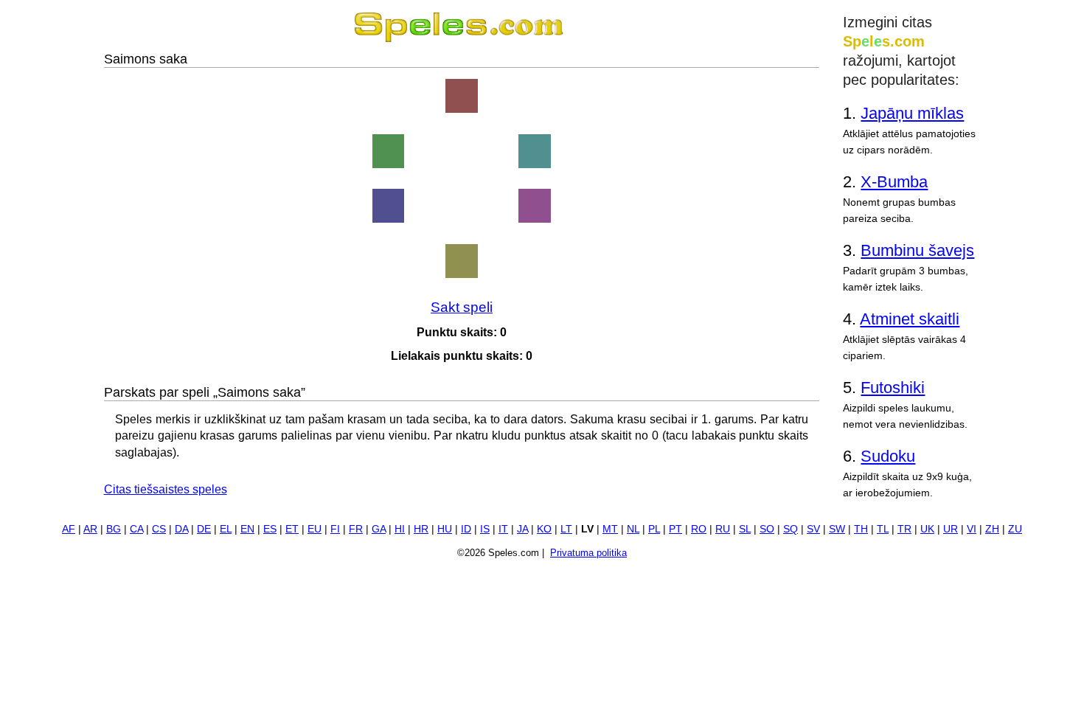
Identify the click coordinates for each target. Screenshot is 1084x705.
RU (722, 529)
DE (204, 529)
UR (950, 529)
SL (745, 529)
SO (767, 529)
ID (466, 529)
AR (90, 529)
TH (861, 529)
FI (335, 529)
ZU (1015, 529)
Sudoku (888, 456)
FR (356, 529)
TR (904, 529)
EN (247, 529)
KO (544, 529)
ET (292, 529)
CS (159, 529)
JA (522, 529)
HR (421, 529)
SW (837, 529)
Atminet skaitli (909, 319)
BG (113, 529)
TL (883, 529)
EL (226, 529)
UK (927, 529)
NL (633, 529)
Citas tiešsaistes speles (165, 489)
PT (675, 529)
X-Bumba (894, 182)
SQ (790, 529)
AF (68, 529)
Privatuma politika (588, 552)
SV (813, 529)
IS (485, 529)
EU (315, 529)
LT (566, 529)
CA (136, 529)
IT (503, 529)
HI (400, 529)
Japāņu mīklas (912, 113)
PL (654, 529)
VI (971, 529)
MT (610, 529)
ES (270, 529)
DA (181, 529)
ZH (992, 529)
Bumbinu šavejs (917, 250)
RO (698, 529)
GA (379, 529)
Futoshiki (893, 387)
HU (444, 529)
